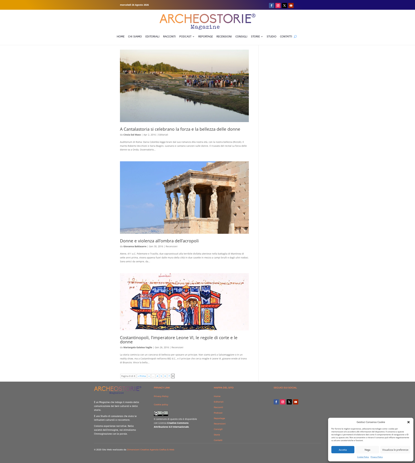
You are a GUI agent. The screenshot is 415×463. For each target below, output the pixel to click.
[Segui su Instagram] (278, 5)
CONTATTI (286, 36)
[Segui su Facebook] (271, 5)
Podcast (218, 412)
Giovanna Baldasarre (134, 246)
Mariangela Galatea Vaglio (137, 347)
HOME (120, 36)
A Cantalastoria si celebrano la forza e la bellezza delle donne (180, 129)
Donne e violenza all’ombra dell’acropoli (159, 241)
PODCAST (185, 36)
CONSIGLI (241, 36)
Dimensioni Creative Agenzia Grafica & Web (150, 449)
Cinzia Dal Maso (132, 134)
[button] (408, 422)
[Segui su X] (284, 5)
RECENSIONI (224, 36)
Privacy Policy (377, 457)
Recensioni (172, 246)
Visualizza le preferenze (395, 449)
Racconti (218, 407)
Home (217, 396)
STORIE (255, 36)
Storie (217, 434)
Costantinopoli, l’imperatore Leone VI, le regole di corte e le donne (178, 340)
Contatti (218, 440)
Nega (367, 449)
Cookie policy (161, 404)
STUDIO (271, 36)
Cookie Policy (363, 457)
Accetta (343, 449)
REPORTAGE (205, 36)
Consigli (218, 429)
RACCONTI (169, 36)
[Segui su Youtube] (291, 5)
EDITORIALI (152, 36)
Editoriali (163, 134)
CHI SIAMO (135, 36)
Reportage (219, 418)
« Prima (142, 376)
